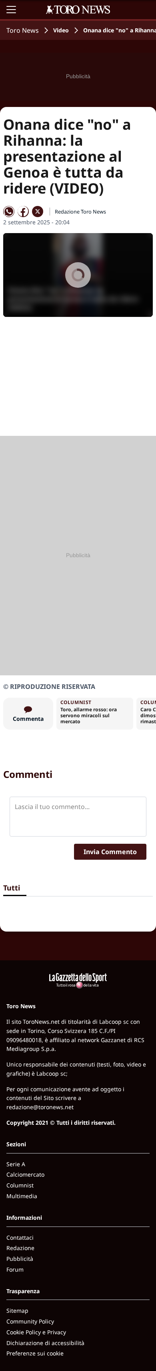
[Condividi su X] (37, 211)
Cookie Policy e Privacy (36, 1332)
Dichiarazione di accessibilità (45, 1343)
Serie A (15, 1164)
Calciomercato (25, 1174)
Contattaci (20, 1237)
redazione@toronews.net (40, 1107)
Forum (15, 1269)
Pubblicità (19, 1258)
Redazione (20, 1248)
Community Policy (30, 1321)
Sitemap (17, 1310)
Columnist (20, 1185)
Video (61, 30)
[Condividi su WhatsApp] (8, 211)
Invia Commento (110, 851)
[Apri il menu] (11, 9)
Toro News (22, 30)
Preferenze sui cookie (35, 1353)
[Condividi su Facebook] (23, 211)
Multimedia (21, 1196)
